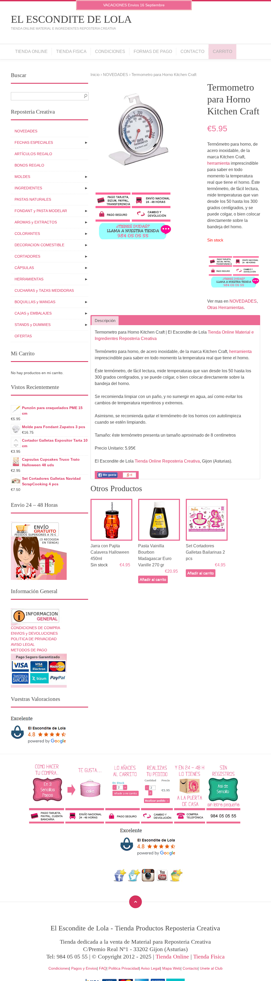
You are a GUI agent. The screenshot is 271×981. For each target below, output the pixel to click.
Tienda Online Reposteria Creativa (167, 461)
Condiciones (110, 51)
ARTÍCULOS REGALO (33, 154)
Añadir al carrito (153, 579)
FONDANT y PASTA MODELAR (41, 211)
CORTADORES (27, 256)
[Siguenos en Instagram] (148, 880)
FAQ (102, 968)
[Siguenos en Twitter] (134, 880)
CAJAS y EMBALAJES (33, 313)
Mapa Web (171, 968)
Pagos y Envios (84, 968)
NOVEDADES (115, 75)
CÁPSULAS (24, 268)
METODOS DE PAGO (29, 650)
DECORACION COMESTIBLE (39, 245)
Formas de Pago (153, 51)
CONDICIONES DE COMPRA (35, 628)
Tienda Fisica (71, 51)
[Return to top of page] (135, 901)
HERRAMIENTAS (29, 279)
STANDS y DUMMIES (33, 324)
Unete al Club (211, 968)
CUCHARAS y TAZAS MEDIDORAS (44, 290)
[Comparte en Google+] (129, 477)
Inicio (95, 75)
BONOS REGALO (29, 165)
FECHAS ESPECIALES (34, 142)
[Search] (84, 96)
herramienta (218, 163)
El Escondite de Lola (71, 19)
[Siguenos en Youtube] (162, 880)
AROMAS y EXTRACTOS (36, 222)
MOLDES (22, 176)
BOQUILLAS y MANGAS (35, 302)
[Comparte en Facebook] (107, 477)
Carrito (222, 51)
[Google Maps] (176, 880)
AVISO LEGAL (23, 644)
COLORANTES (27, 233)
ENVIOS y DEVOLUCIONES (34, 633)
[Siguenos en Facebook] (120, 880)
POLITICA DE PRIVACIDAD (34, 639)
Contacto (192, 51)
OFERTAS (23, 336)
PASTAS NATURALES (33, 199)
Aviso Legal (150, 968)
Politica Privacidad (124, 968)
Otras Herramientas (225, 307)
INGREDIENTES (28, 188)
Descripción (105, 321)
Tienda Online (31, 51)
